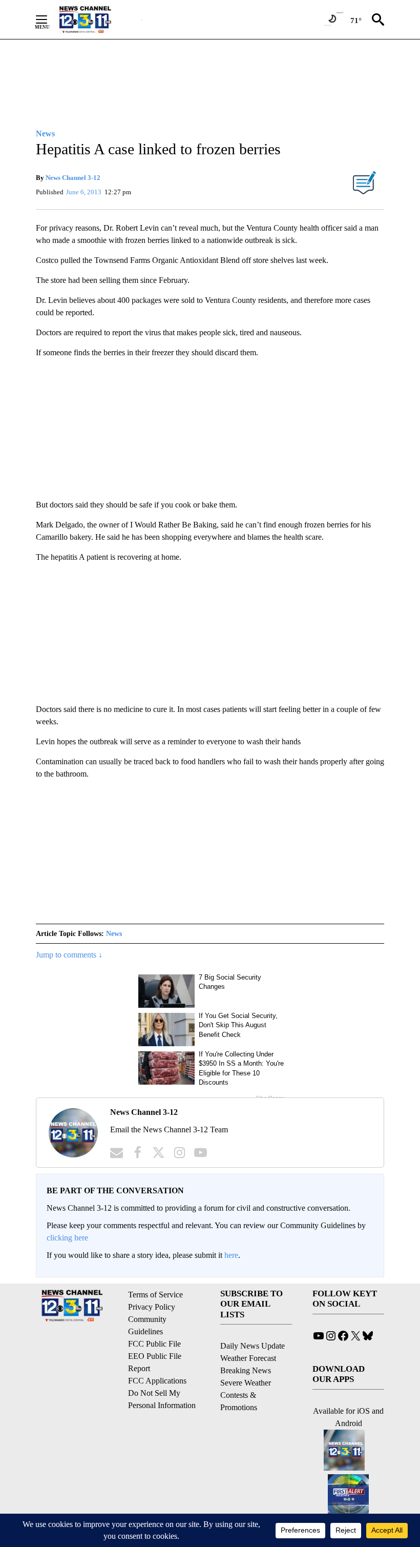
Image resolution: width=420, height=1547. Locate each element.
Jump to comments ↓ (69, 954)
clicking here (67, 1237)
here (231, 1255)
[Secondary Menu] (49, 19)
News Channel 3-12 (73, 177)
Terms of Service (155, 1294)
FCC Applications (157, 1380)
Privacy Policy (151, 1306)
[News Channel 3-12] (97, 19)
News (114, 934)
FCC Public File (154, 1343)
